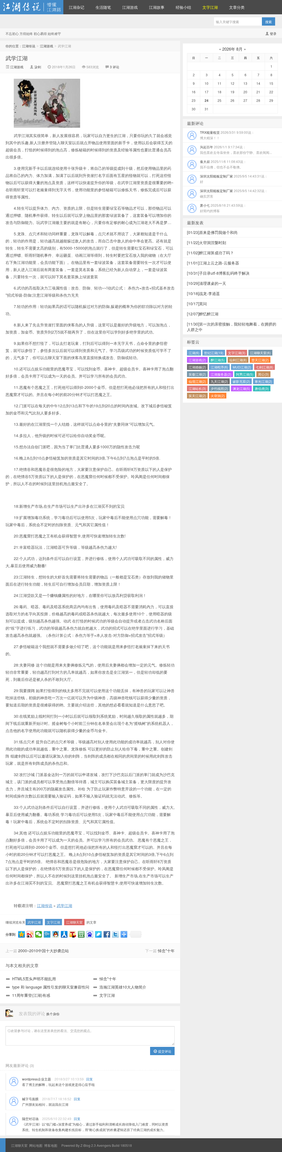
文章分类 (237, 7)
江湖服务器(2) (221, 374)
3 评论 (114, 66)
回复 (89, 1079)
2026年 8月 (232, 49)
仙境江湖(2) (197, 381)
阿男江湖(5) (244, 374)
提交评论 (164, 1051)
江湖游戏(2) (197, 359)
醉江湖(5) (218, 359)
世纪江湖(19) (213, 352)
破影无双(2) (241, 381)
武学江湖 (17, 58)
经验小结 (183, 7)
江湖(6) (194, 352)
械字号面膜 (30, 1098)
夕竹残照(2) (219, 388)
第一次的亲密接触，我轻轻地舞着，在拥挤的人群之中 (231, 326)
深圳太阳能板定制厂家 (234, 179)
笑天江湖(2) (197, 395)
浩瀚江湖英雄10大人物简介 (122, 987)
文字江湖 (53, 922)
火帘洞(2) (218, 395)
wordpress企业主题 (36, 1079)
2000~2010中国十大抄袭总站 (43, 950)
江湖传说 (31, 7)
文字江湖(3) (236, 352)
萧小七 (223, 208)
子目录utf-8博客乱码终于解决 (218, 273)
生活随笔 (103, 7)
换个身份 (52, 1013)
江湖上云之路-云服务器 (213, 263)
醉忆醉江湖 (202, 313)
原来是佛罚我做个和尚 (212, 232)
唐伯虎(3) (262, 388)
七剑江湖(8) (264, 367)
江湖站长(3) (197, 388)
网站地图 (35, 1145)
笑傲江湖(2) (197, 374)
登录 (273, 33)
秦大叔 (223, 164)
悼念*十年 (166, 950)
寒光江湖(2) (263, 381)
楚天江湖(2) (260, 359)
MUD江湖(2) (242, 367)
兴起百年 (236, 149)
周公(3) (263, 374)
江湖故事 (156, 7)
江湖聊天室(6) (260, 352)
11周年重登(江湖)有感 (31, 995)
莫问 (197, 303)
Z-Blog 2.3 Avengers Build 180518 (106, 1145)
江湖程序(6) (219, 367)
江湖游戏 (130, 7)
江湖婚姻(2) (197, 367)
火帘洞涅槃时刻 (206, 242)
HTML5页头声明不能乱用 (34, 978)
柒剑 (38, 66)
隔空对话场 (30, 1118)
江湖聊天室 (74, 922)
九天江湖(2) (219, 381)
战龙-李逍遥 (203, 293)
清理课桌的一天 (206, 283)
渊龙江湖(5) (241, 388)
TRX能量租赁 (227, 135)
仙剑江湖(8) (238, 359)
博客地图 (50, 1145)
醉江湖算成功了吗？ (210, 252)
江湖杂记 (76, 7)
